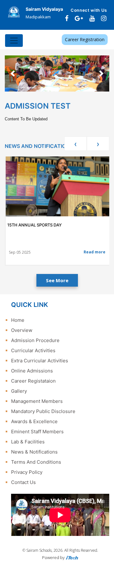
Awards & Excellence (34, 421)
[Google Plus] (79, 18)
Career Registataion (33, 381)
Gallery (19, 391)
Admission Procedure (35, 340)
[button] (13, 73)
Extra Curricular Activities (39, 361)
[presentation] (75, 144)
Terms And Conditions (36, 462)
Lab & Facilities (28, 442)
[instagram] (103, 18)
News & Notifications (34, 452)
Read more (94, 252)
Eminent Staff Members (37, 432)
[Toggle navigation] (14, 40)
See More (57, 280)
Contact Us (23, 482)
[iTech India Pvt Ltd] (72, 557)
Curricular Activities (33, 350)
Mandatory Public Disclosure (43, 411)
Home (17, 320)
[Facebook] (66, 18)
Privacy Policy (26, 472)
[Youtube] (92, 18)
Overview (21, 330)
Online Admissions (32, 371)
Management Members (37, 401)
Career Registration (84, 39)
